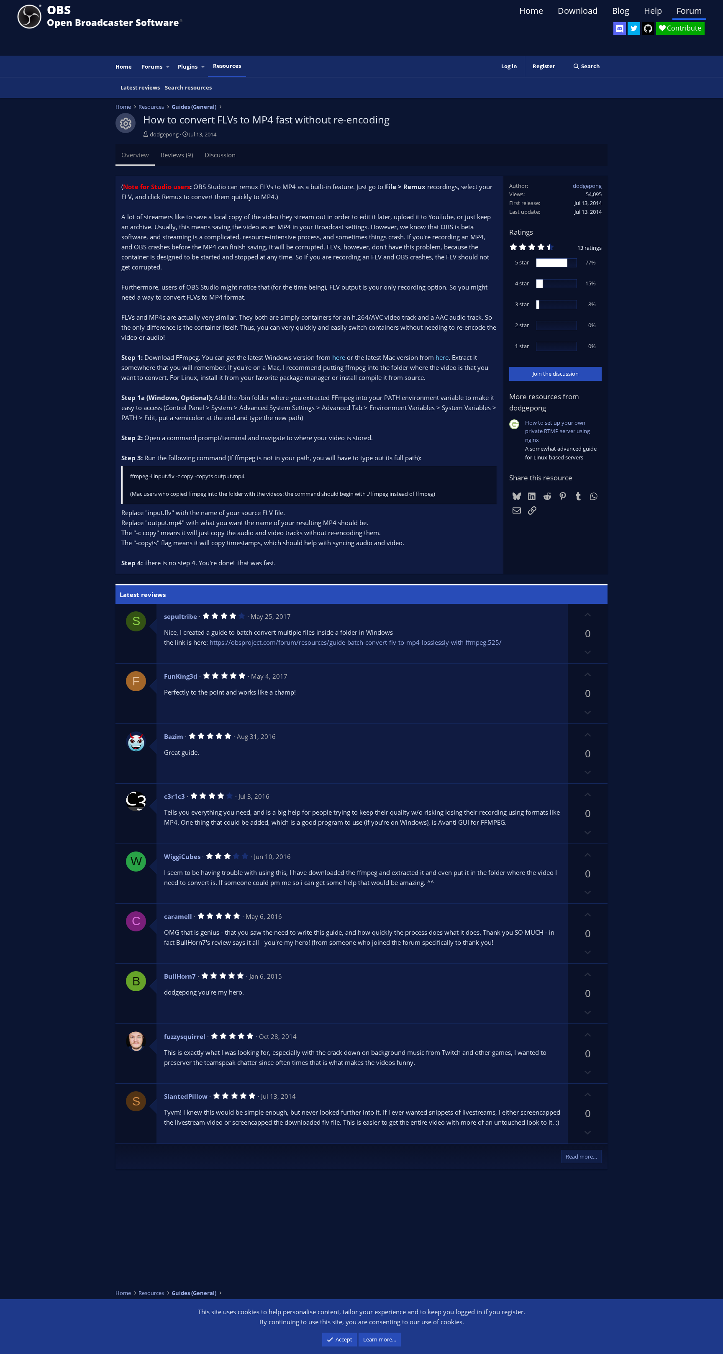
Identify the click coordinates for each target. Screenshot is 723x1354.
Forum (689, 10)
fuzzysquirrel (184, 1036)
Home (531, 10)
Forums (152, 66)
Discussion (220, 155)
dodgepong (164, 134)
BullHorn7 (180, 976)
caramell (178, 916)
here (338, 357)
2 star (522, 325)
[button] (168, 66)
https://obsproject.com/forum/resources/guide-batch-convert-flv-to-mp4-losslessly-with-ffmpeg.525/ (356, 642)
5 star (522, 262)
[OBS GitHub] (648, 28)
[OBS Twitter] (634, 28)
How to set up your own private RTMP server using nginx (557, 431)
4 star (522, 283)
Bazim (173, 736)
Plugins (187, 66)
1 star (522, 346)
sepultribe (180, 616)
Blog (620, 10)
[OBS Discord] (619, 28)
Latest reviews (140, 87)
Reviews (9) (177, 155)
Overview (135, 155)
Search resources (188, 87)
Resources (227, 65)
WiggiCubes (182, 856)
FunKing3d (180, 676)
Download (577, 10)
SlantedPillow (186, 1096)
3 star (522, 304)
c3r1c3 (174, 796)
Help (653, 10)
